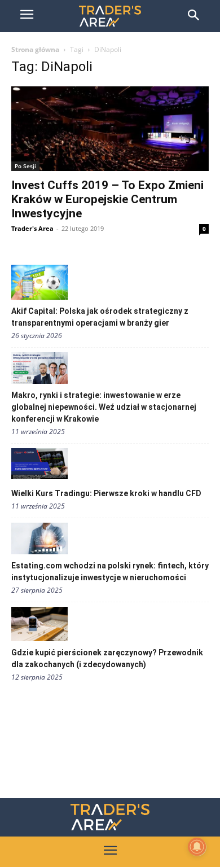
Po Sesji (25, 166)
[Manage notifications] (197, 847)
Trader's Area (32, 228)
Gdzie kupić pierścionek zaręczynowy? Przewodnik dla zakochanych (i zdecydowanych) (107, 658)
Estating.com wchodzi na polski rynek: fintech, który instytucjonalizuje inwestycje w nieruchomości (110, 571)
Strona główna (35, 49)
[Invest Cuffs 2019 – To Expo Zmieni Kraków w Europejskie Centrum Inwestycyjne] (110, 128)
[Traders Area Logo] (110, 817)
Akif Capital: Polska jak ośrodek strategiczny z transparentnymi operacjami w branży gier (99, 316)
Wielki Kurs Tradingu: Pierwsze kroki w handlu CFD (106, 493)
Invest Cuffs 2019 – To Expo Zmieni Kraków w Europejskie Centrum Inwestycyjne (107, 199)
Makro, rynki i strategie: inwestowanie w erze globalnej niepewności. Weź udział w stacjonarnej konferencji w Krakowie (103, 407)
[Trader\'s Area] (110, 16)
